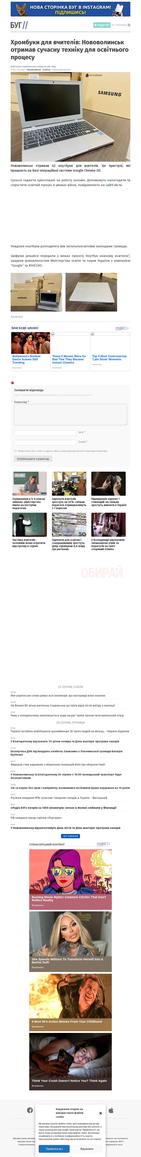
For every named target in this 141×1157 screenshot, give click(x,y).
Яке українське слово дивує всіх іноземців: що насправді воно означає (58, 695)
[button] (100, 1113)
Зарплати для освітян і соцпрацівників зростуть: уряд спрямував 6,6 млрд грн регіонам (68, 544)
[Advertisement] (70, 218)
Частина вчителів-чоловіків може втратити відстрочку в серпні (28, 543)
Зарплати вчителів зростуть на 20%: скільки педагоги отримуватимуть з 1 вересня (69, 503)
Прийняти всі (54, 1148)
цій (91, 1139)
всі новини (70, 836)
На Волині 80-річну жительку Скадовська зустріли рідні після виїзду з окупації (63, 705)
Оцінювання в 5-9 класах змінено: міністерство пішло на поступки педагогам (28, 503)
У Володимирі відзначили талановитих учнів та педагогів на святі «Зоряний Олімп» (107, 544)
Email (82, 442)
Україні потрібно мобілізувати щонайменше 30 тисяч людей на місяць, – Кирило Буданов (70, 731)
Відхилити (86, 1148)
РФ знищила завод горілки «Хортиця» (36, 817)
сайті (110, 185)
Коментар (21, 402)
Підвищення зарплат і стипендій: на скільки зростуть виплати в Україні (108, 502)
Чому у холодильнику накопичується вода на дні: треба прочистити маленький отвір (67, 715)
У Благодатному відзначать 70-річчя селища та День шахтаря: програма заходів (65, 741)
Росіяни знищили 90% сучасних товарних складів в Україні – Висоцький (59, 797)
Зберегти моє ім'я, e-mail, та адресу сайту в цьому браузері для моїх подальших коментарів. (63, 451)
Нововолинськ (34, 69)
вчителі (46, 69)
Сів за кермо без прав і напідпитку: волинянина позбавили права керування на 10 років (70, 788)
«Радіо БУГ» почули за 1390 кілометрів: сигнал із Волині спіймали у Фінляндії (63, 807)
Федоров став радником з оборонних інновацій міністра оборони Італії (58, 764)
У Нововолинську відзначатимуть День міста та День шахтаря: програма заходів (65, 828)
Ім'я (81, 432)
